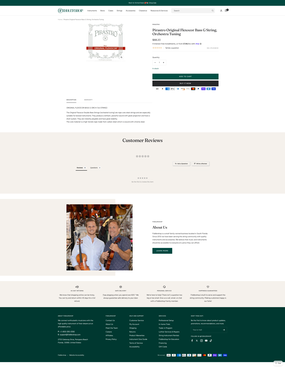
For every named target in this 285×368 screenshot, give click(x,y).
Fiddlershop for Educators (169, 339)
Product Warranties (136, 335)
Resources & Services (159, 11)
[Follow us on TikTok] (209, 340)
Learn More (162, 251)
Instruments (92, 11)
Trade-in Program (165, 328)
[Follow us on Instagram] (200, 340)
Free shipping (108, 295)
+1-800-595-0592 (67, 331)
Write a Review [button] (201, 164)
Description (71, 100)
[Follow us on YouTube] (205, 340)
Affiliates (109, 335)
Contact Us (110, 320)
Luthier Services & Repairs (169, 332)
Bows (102, 11)
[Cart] (226, 11)
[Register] (224, 330)
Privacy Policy (111, 339)
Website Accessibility (76, 355)
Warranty (88, 100)
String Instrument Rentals (169, 335)
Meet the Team (112, 328)
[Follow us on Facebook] (191, 340)
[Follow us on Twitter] (195, 340)
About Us (109, 324)
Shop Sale (152, 3)
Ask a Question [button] (182, 164)
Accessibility (134, 347)
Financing (163, 343)
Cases (110, 11)
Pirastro (156, 24)
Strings (119, 11)
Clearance (143, 11)
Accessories (130, 11)
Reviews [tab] (80, 168)
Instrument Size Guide (138, 339)
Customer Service (136, 320)
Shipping (132, 328)
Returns (132, 332)
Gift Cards (163, 347)
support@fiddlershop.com (70, 335)
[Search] (193, 10)
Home (60, 19)
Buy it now (185, 83)
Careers (109, 332)
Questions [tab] (94, 168)
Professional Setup (166, 320)
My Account (134, 324)
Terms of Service (136, 343)
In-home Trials (164, 324)
